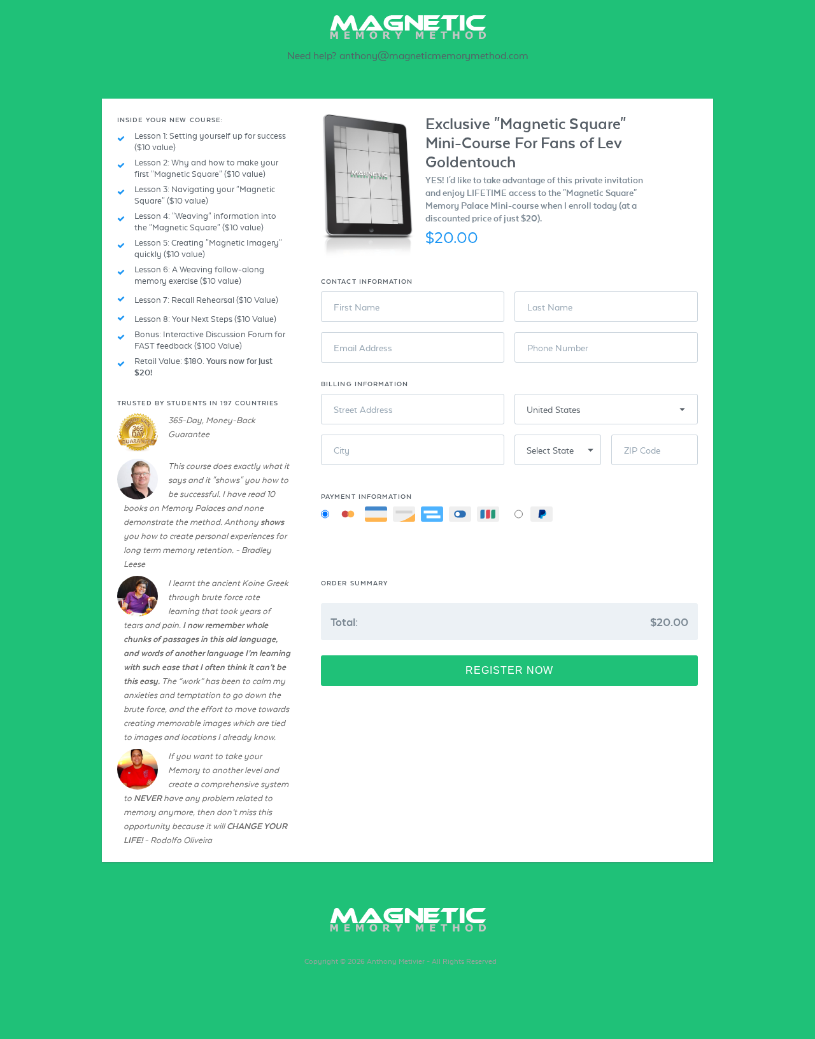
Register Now (509, 670)
